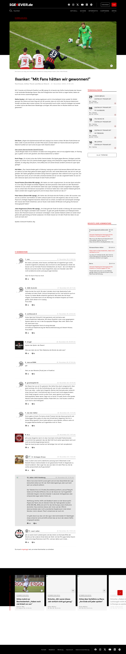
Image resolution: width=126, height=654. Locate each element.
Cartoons (104, 11)
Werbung (60, 649)
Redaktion (52, 649)
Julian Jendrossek (116, 606)
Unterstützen (105, 4)
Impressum (69, 649)
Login (114, 4)
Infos (114, 11)
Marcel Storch (43, 84)
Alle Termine (102, 155)
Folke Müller (52, 606)
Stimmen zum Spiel (21, 17)
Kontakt (43, 649)
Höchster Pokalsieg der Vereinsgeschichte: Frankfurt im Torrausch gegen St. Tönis (101, 235)
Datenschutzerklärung (82, 649)
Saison (83, 11)
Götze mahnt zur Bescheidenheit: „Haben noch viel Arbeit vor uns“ (102, 251)
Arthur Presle (29, 84)
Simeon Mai (21, 606)
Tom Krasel (19, 84)
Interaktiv (93, 11)
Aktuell (73, 11)
